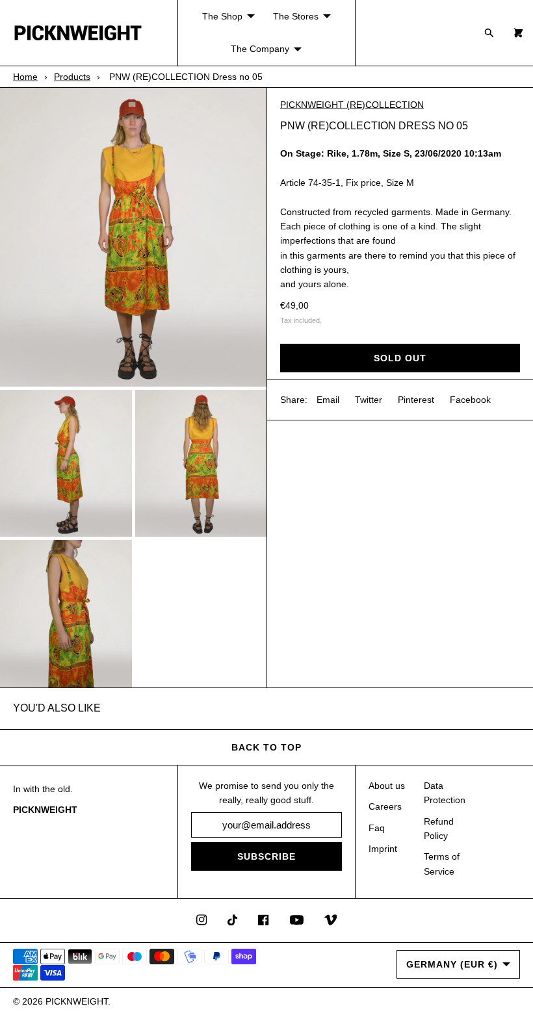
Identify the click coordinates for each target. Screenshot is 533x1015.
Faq (377, 828)
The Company (260, 49)
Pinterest (416, 399)
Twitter (368, 399)
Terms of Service (442, 863)
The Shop (222, 16)
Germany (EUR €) (452, 964)
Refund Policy (439, 828)
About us (387, 785)
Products (72, 76)
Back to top (266, 747)
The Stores (295, 16)
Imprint (383, 848)
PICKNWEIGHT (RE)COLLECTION (352, 104)
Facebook (470, 399)
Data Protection (444, 792)
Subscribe (266, 856)
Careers (385, 806)
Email (328, 399)
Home (25, 76)
